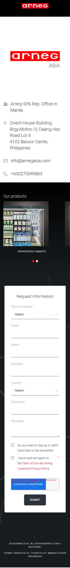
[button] (33, 261)
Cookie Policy (38, 553)
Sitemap (8, 553)
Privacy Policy (21, 553)
